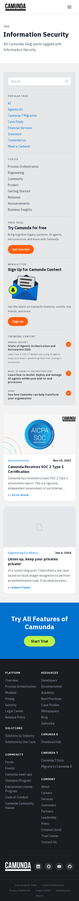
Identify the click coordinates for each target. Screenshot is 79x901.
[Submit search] (66, 81)
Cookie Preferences (53, 885)
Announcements (19, 203)
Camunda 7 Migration (22, 116)
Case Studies (50, 705)
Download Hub (51, 742)
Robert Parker (21, 587)
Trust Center (50, 836)
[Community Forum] (49, 866)
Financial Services (20, 128)
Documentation (51, 686)
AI (9, 103)
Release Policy (15, 717)
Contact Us (49, 842)
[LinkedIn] (38, 866)
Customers (48, 805)
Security (10, 705)
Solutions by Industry (19, 736)
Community (15, 179)
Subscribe (48, 723)
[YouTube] (59, 866)
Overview (11, 680)
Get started (20, 249)
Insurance (15, 134)
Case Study (15, 122)
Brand (39, 895)
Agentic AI (15, 109)
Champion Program (18, 781)
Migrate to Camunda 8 (56, 766)
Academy (47, 693)
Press (45, 824)
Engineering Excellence (23, 553)
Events (10, 768)
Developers (49, 680)
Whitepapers (50, 711)
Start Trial (39, 641)
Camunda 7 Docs (52, 760)
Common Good (51, 830)
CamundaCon (17, 140)
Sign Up (17, 321)
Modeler (11, 693)
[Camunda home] (15, 7)
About (45, 787)
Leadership (48, 817)
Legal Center (14, 711)
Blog (44, 717)
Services (47, 799)
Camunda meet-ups (18, 774)
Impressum (63, 890)
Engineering (16, 173)
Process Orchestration (23, 167)
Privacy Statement (20, 890)
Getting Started (19, 191)
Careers (46, 793)
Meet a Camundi (19, 146)
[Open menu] (69, 7)
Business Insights (20, 210)
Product (13, 185)
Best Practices (51, 699)
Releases (14, 197)
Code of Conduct (16, 797)
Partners (47, 811)
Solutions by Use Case (20, 742)
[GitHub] (70, 866)
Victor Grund (20, 495)
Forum (9, 762)
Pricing (9, 699)
